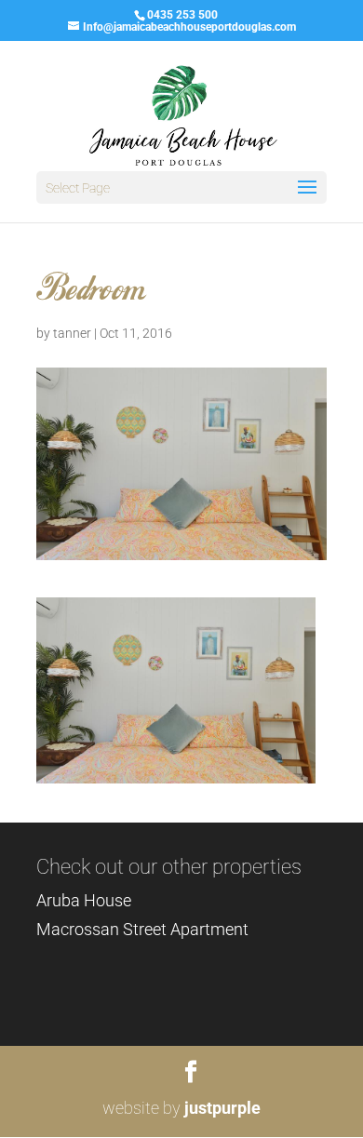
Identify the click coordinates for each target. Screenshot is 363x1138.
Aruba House (83, 900)
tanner (72, 333)
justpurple (222, 1108)
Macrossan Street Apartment (142, 929)
